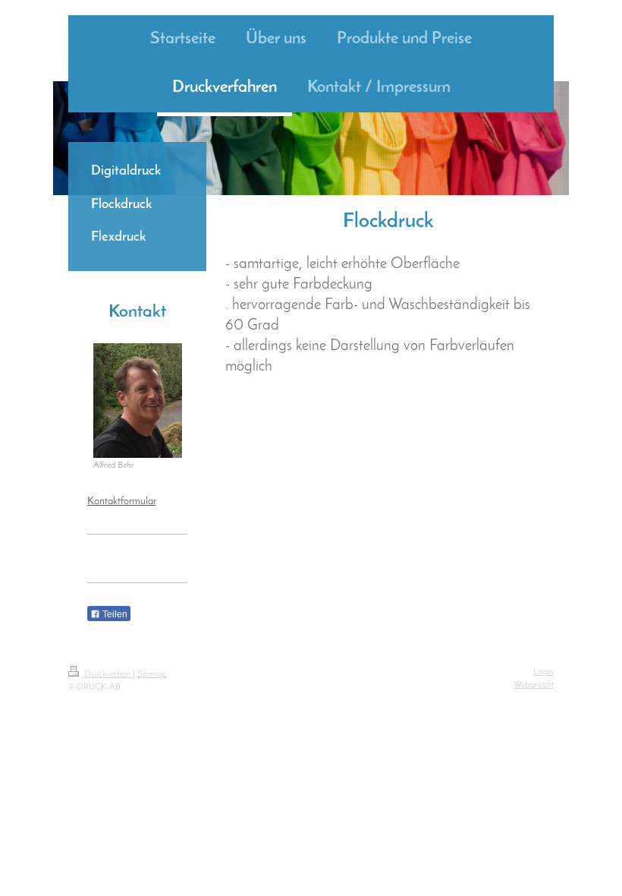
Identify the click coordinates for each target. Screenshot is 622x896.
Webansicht (534, 684)
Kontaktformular (121, 501)
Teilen (113, 614)
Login (543, 672)
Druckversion (107, 674)
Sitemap (151, 674)
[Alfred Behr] (137, 400)
